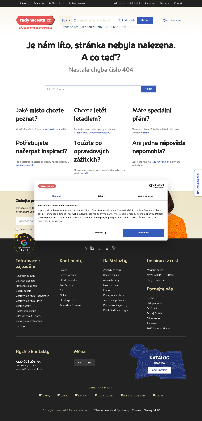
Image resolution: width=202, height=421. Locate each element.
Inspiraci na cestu (25, 165)
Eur (89, 362)
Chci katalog (159, 370)
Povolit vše (143, 232)
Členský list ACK (152, 410)
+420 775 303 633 (160, 162)
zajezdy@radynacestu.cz (29, 369)
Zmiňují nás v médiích (101, 387)
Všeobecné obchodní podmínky (111, 410)
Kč (79, 362)
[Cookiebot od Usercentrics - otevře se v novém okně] (151, 186)
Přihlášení (176, 20)
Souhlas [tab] (56, 196)
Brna (85, 132)
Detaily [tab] (101, 196)
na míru (145, 132)
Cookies (136, 410)
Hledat (145, 20)
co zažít (84, 173)
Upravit (99, 232)
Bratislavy (104, 132)
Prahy (79, 132)
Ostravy (93, 132)
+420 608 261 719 (91, 27)
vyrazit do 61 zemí (50, 129)
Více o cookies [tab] (145, 196)
